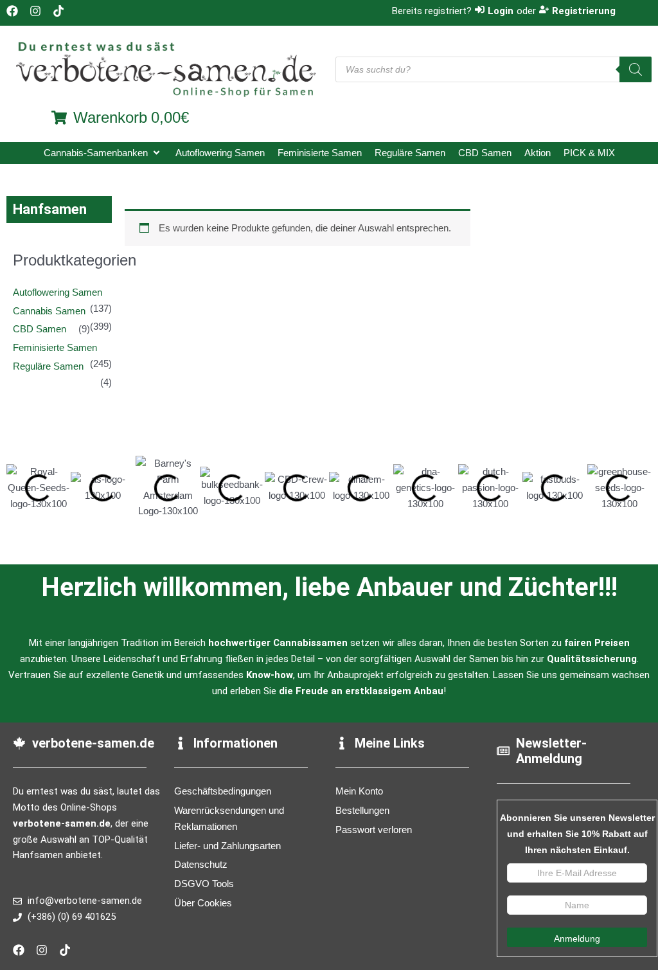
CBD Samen (39, 328)
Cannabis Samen (49, 310)
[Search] (635, 69)
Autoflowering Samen (57, 292)
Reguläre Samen (48, 366)
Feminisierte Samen (55, 347)
